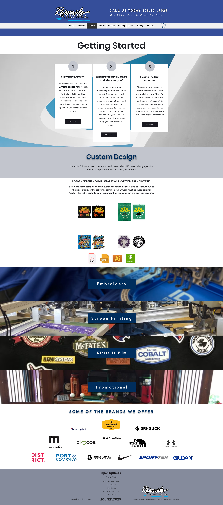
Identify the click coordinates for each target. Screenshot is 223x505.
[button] (164, 25)
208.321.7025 (155, 10)
